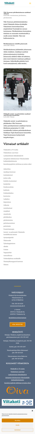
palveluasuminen (9, 223)
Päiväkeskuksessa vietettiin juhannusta (15, 44)
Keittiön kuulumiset (10, 181)
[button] (32, 411)
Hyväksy (17, 420)
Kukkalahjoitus (8, 193)
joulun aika (7, 178)
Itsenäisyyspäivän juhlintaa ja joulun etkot (17, 164)
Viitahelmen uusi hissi (10, 153)
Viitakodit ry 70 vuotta (10, 150)
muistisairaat (14, 15)
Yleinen (12, 45)
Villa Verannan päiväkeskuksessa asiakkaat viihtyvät (17, 13)
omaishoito (7, 214)
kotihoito (6, 190)
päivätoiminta (7, 18)
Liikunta (6, 205)
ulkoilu (5, 246)
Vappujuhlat (7, 252)
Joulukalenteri (8, 175)
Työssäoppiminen (9, 243)
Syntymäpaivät (8, 237)
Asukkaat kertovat (9, 172)
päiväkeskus (22, 15)
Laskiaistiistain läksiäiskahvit (13, 156)
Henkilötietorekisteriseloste (17, 318)
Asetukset (17, 430)
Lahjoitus (6, 199)
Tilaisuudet (7, 240)
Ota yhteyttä (17, 324)
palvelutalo (7, 226)
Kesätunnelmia (8, 187)
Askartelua (7, 169)
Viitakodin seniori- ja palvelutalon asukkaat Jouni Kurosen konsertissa (16, 114)
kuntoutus (6, 196)
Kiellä (17, 425)
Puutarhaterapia (8, 229)
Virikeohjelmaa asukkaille (11, 258)
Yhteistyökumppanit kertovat (13, 261)
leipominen (7, 202)
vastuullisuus (7, 255)
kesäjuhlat (6, 184)
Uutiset (5, 249)
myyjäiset (6, 211)
